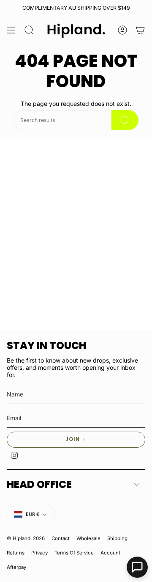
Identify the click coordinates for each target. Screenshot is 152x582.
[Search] (124, 120)
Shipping (117, 538)
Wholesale (88, 538)
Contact (61, 538)
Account (110, 553)
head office (39, 484)
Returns (15, 553)
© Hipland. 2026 (26, 538)
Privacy (39, 553)
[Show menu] (11, 30)
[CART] (140, 30)
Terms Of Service (74, 553)
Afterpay (16, 567)
